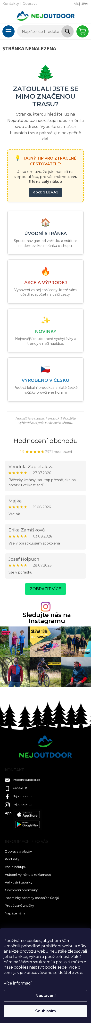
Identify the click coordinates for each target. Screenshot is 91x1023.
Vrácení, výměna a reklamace (28, 874)
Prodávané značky (19, 905)
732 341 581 (20, 788)
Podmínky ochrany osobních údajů (32, 898)
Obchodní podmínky (21, 890)
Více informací (18, 983)
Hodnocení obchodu (45, 441)
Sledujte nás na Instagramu (47, 618)
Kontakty (10, 3)
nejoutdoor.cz (22, 804)
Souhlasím (45, 1011)
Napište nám (15, 913)
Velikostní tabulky (18, 882)
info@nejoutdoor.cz (26, 779)
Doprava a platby (18, 851)
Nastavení (45, 995)
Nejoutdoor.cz (22, 796)
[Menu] (8, 31)
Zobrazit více (45, 589)
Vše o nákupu (15, 867)
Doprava (30, 3)
